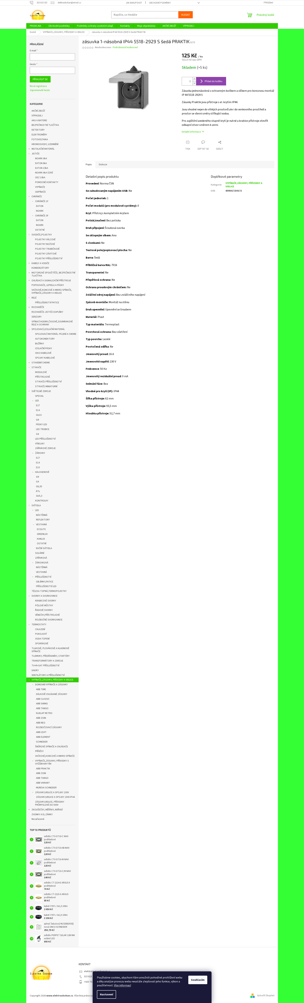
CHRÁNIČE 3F (41, 215)
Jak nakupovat (134, 2)
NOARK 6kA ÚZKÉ (44, 172)
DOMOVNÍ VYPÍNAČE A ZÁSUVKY (51, 684)
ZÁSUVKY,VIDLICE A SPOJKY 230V (52, 792)
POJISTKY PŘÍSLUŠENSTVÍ (48, 258)
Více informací (122, 985)
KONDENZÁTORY (40, 268)
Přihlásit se (40, 79)
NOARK (39, 211)
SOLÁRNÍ (39, 553)
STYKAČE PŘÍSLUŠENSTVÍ (48, 381)
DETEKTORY (38, 130)
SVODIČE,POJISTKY (42, 234)
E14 (38, 410)
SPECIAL (39, 396)
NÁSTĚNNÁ (41, 515)
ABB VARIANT (43, 783)
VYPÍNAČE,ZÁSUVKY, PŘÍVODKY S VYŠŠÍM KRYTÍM (52, 762)
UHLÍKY (35, 670)
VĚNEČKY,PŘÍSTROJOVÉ (47, 615)
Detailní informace (191, 132)
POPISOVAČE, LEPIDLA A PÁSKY (48, 285)
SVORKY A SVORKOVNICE (44, 596)
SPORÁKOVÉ (41, 643)
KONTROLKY (41, 500)
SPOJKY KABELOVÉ (45, 358)
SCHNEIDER (42, 742)
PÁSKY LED (41, 424)
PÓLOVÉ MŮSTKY (44, 605)
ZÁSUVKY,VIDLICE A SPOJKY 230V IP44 (55, 797)
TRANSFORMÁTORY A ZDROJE (47, 661)
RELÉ (34, 298)
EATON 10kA (41, 168)
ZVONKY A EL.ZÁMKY (42, 814)
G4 (37, 434)
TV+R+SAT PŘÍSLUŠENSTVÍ (45, 665)
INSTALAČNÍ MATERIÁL (43, 149)
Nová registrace (38, 86)
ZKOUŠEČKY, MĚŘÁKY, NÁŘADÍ (47, 809)
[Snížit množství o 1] (194, 83)
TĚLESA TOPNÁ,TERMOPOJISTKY (49, 591)
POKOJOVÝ (41, 634)
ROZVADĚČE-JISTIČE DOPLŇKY (47, 312)
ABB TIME (41, 689)
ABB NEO (40, 723)
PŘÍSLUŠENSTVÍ (43, 577)
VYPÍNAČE (40, 187)
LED (37, 400)
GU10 (39, 415)
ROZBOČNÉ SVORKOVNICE (48, 620)
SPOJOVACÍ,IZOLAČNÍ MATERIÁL (48, 329)
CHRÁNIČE (37, 196)
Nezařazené (38, 819)
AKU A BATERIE (39, 120)
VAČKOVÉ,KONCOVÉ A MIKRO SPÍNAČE (55, 756)
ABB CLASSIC (43, 699)
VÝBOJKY (40, 443)
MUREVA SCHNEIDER (46, 787)
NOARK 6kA (41, 158)
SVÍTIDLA (36, 505)
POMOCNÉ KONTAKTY (46, 182)
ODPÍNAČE (40, 192)
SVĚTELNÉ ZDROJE (41, 391)
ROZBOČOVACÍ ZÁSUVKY (49, 727)
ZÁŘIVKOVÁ (41, 558)
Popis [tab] (89, 164)
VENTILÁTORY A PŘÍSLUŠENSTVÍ (48, 675)
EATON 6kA (41, 163)
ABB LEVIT (41, 732)
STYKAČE (36, 367)
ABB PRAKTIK (43, 768)
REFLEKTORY (43, 519)
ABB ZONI (41, 718)
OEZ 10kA (40, 177)
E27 (38, 405)
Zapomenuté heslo (40, 90)
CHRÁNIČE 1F (41, 201)
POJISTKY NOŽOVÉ (45, 244)
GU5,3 (39, 496)
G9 (37, 420)
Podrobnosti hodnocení (125, 47)
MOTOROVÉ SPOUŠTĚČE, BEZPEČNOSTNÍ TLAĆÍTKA (53, 274)
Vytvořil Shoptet (265, 995)
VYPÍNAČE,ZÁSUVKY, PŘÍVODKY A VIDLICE (52, 680)
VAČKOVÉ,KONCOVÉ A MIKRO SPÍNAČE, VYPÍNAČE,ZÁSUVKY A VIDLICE (52, 291)
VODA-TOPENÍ (42, 639)
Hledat (185, 14)
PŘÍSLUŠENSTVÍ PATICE (47, 302)
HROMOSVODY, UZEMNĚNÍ (45, 144)
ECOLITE (41, 529)
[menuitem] (35, 26)
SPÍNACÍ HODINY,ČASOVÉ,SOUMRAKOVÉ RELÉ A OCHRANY (52, 323)
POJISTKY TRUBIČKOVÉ (47, 249)
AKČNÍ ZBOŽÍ (38, 111)
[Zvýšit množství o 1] (194, 79)
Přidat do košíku (213, 81)
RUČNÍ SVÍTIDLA (44, 548)
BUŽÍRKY (39, 343)
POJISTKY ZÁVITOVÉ (46, 254)
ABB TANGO (42, 708)
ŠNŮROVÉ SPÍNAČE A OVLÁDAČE (51, 746)
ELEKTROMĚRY (39, 134)
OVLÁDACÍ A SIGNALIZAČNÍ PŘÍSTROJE (51, 280)
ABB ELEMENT (43, 737)
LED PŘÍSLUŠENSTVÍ (45, 439)
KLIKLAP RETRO (44, 713)
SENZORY (37, 317)
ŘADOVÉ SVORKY (44, 610)
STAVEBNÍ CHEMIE (41, 362)
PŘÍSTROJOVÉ (42, 377)
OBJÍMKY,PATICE (44, 581)
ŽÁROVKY (40, 453)
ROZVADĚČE (38, 307)
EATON (39, 206)
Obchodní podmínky (160, 2)
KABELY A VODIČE (40, 263)
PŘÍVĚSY (39, 751)
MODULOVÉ (41, 372)
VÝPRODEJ (37, 115)
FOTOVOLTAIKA (40, 139)
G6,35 (39, 486)
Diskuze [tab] (103, 164)
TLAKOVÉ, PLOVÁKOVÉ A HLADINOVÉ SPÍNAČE (50, 650)
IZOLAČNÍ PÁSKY (43, 348)
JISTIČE (36, 153)
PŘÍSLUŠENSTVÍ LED (46, 586)
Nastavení (106, 994)
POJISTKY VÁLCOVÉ (45, 239)
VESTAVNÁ (41, 524)
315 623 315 (90, 976)
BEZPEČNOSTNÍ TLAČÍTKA (45, 125)
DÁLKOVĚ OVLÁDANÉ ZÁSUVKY (51, 694)
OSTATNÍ (40, 230)
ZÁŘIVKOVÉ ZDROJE (45, 448)
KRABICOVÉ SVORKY (45, 601)
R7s (38, 491)
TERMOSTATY (39, 624)
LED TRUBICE (42, 429)
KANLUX (41, 539)
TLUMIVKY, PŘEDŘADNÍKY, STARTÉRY (51, 656)
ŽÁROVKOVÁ (41, 562)
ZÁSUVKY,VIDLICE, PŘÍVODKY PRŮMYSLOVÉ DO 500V (49, 803)
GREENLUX (42, 534)
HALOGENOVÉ (42, 472)
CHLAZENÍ (40, 629)
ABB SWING (42, 703)
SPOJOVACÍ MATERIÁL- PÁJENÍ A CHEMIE (55, 334)
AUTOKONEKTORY (45, 339)
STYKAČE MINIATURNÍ (46, 386)
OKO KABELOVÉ (43, 353)
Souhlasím (198, 980)
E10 (38, 467)
